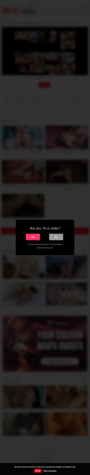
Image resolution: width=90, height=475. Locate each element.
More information (50, 470)
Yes (33, 237)
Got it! (37, 470)
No (56, 237)
